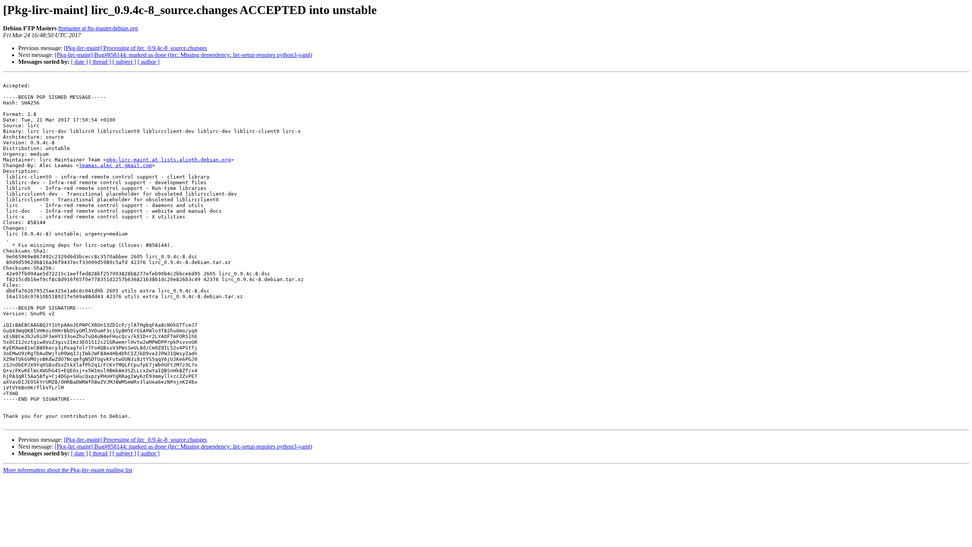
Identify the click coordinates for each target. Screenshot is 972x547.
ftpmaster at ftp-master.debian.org (98, 28)
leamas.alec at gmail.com (115, 165)
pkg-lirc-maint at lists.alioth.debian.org (168, 160)
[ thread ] (100, 61)
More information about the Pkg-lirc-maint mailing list (67, 470)
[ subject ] (124, 61)
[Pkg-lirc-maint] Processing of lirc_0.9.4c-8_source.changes (135, 48)
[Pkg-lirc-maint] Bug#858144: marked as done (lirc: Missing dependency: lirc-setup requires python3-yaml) (183, 55)
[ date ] (79, 61)
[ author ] (148, 61)
